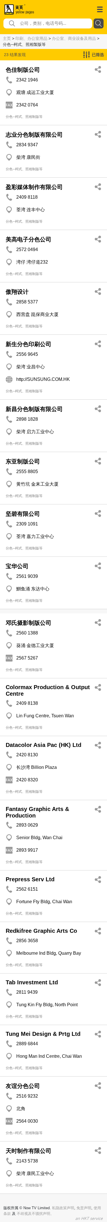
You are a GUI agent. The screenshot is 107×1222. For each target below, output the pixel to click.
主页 (7, 38)
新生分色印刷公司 (28, 344)
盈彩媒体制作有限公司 (34, 187)
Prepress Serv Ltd (30, 879)
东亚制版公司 (23, 461)
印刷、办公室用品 (31, 38)
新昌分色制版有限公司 (34, 409)
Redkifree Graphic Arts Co (41, 931)
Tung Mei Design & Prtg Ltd (43, 1034)
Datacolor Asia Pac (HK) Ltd (43, 745)
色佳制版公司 (23, 70)
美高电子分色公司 (28, 239)
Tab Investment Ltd (32, 982)
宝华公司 (17, 566)
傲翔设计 (17, 292)
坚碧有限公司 (23, 514)
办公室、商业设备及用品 (74, 38)
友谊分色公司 (23, 1086)
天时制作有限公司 (28, 1151)
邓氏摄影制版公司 (28, 623)
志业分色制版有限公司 (34, 135)
